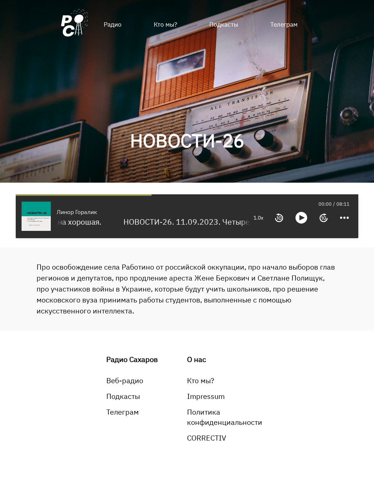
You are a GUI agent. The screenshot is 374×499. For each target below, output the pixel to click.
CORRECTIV (206, 438)
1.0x (258, 217)
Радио (113, 24)
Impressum (206, 396)
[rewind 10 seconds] (279, 218)
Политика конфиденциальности (224, 417)
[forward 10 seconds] (324, 218)
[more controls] (344, 218)
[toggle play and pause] (301, 217)
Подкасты (223, 24)
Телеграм (284, 24)
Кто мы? (165, 24)
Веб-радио (124, 380)
